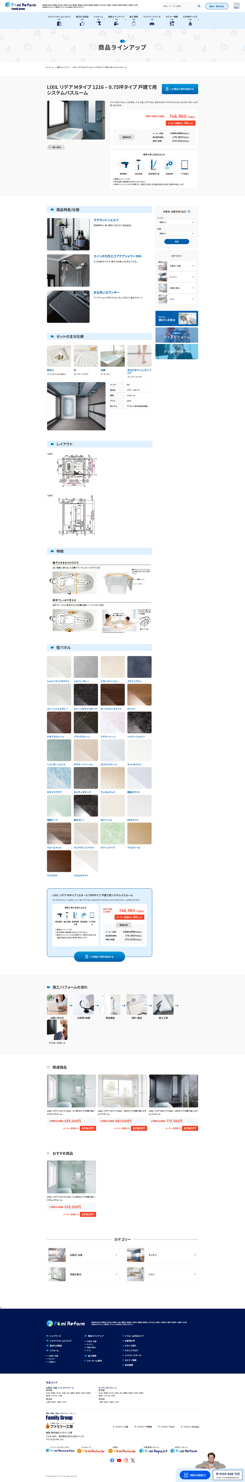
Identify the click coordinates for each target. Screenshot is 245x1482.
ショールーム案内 (94, 1361)
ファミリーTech (168, 1426)
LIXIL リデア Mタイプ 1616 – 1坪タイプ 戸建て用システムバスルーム (173, 1112)
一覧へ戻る (56, 147)
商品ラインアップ (63, 67)
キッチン (51, 1359)
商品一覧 (217, 6)
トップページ (55, 1336)
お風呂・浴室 (53, 1355)
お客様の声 (130, 1341)
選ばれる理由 (56, 1346)
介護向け (52, 1362)
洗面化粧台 (91, 1347)
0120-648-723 (229, 1473)
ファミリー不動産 (144, 1426)
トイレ (89, 1350)
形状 (159, 229)
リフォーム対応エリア (134, 1336)
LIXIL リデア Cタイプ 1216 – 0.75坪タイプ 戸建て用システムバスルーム (71, 1112)
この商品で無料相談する (182, 89)
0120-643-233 (56, 1439)
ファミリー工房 (121, 1426)
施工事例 (92, 1356)
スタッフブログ (131, 1350)
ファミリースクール (133, 1355)
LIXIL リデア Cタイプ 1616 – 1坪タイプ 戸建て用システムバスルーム (122, 1112)
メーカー (160, 218)
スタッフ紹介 (130, 1346)
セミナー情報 (130, 1360)
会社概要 (129, 1365)
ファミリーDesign (191, 1426)
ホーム (51, 67)
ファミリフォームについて (61, 1341)
